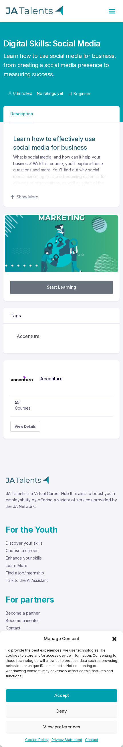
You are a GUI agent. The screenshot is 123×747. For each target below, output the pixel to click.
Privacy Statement (66, 740)
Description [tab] (21, 113)
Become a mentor (22, 620)
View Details (25, 426)
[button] (114, 639)
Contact (91, 740)
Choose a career (22, 550)
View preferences (61, 727)
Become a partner (23, 613)
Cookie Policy (37, 740)
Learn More (16, 565)
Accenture (28, 336)
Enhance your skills (24, 558)
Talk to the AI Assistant (27, 580)
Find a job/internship (25, 572)
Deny (61, 711)
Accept (61, 695)
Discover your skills (24, 543)
